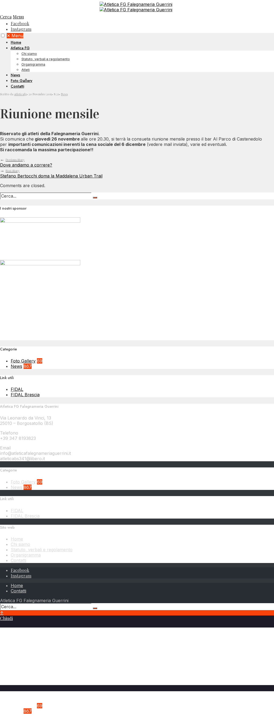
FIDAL (17, 389)
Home (16, 42)
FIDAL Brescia (25, 394)
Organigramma (33, 64)
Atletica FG (20, 48)
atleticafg (20, 94)
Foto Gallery (21, 80)
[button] (3, 35)
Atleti (25, 70)
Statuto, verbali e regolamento (45, 59)
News (15, 75)
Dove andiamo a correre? (26, 163)
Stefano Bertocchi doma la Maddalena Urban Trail (51, 174)
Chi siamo (29, 54)
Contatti (17, 86)
